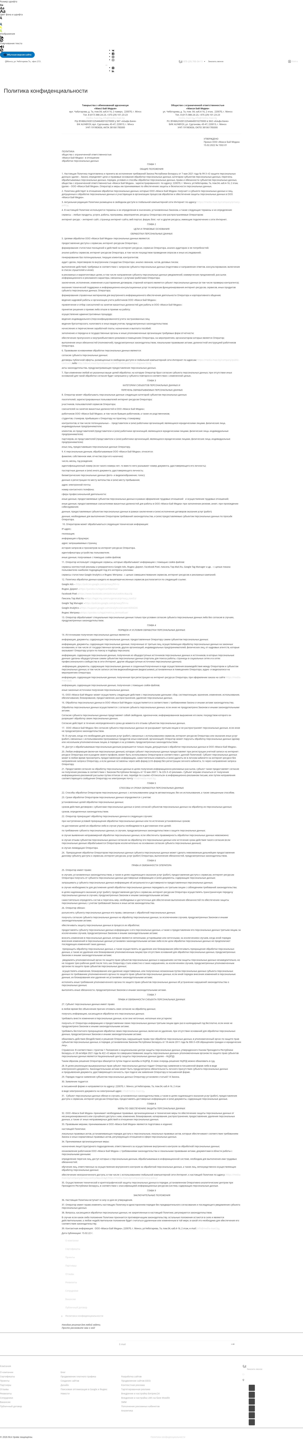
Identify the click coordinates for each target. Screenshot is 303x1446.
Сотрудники (71, 1290)
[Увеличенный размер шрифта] (2, 10)
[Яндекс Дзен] (113, 67)
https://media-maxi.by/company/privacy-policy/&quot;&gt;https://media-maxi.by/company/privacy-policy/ (151, 1176)
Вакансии (70, 1299)
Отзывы (69, 1273)
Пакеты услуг (189, 1378)
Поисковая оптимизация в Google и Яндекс (84, 1389)
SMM (124, 1402)
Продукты (187, 1366)
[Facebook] (113, 53)
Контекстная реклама (133, 1384)
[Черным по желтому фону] (1, 27)
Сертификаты (72, 1248)
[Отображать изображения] (2, 36)
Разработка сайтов (131, 1376)
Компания (5, 1366)
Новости (65, 1366)
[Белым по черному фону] (1, 20)
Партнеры (71, 1265)
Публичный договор (76, 1307)
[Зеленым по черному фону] (1, 30)
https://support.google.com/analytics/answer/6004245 (109, 607)
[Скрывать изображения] (1, 40)
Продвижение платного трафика (78, 1376)
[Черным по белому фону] (1, 17)
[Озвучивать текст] (2, 46)
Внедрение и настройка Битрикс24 (140, 1393)
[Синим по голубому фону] (1, 24)
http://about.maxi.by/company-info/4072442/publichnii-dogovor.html (114, 363)
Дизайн (65, 1384)
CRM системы (189, 1372)
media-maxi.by (94, 117)
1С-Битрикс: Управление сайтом (199, 1390)
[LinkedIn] (113, 70)
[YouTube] (113, 59)
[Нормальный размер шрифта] (2, 7)
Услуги (124, 1366)
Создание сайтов (70, 1380)
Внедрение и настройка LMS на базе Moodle (145, 1397)
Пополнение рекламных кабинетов (140, 1406)
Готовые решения (191, 1384)
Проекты (70, 1257)
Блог (63, 1372)
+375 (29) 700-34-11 (192, 61)
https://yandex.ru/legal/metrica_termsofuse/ (104, 612)
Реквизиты (71, 1282)
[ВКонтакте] (113, 50)
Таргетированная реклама (135, 1389)
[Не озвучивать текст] (1, 49)
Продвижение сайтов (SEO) (136, 1380)
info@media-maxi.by (114, 117)
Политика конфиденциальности (84, 1315)
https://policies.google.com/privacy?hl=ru (97, 584)
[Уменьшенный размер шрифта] (1, 4)
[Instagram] (113, 56)
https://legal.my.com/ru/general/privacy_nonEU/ (111, 598)
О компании (72, 1240)
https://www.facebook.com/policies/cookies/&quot (105, 593)
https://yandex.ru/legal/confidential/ (99, 588)
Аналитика (127, 1410)
